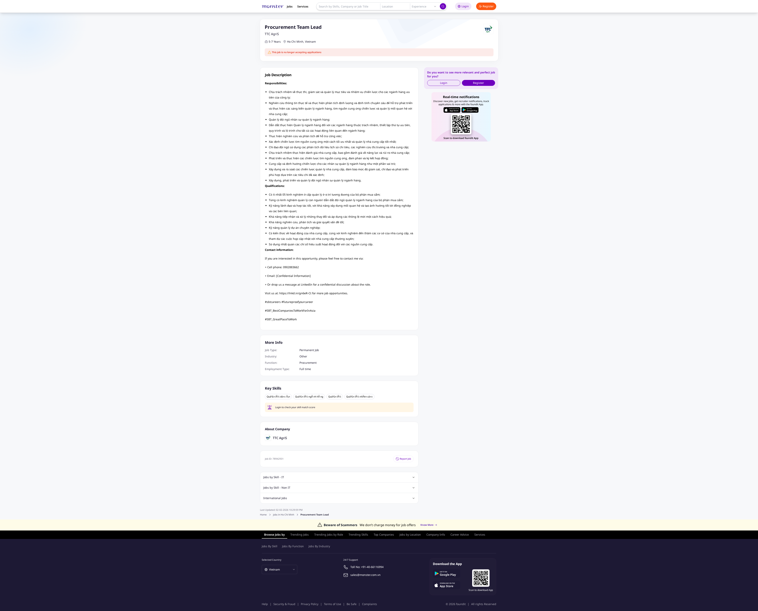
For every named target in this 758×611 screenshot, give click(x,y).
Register (488, 6)
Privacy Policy (309, 604)
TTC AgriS (272, 34)
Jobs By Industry (319, 546)
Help (265, 604)
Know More (426, 525)
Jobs (290, 6)
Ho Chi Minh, (295, 41)
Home (263, 514)
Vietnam (310, 41)
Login (465, 6)
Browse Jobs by (274, 534)
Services (302, 6)
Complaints (369, 604)
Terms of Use (332, 604)
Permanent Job (309, 350)
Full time (305, 369)
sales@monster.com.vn (365, 575)
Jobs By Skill (269, 546)
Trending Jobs (299, 534)
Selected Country (271, 559)
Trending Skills (358, 534)
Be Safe (351, 604)
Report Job (405, 458)
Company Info (435, 534)
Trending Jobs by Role (328, 534)
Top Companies (384, 534)
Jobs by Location (410, 534)
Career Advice (459, 534)
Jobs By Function (293, 546)
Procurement (308, 363)
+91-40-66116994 (372, 567)
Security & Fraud (284, 604)
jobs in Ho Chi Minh (283, 514)
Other (303, 356)
